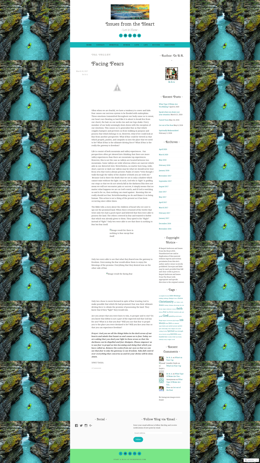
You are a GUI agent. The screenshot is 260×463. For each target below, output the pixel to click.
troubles (170, 337)
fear (164, 312)
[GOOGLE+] (130, 454)
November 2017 (165, 176)
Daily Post (170, 45)
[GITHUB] (135, 454)
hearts (180, 316)
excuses (174, 309)
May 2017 (162, 197)
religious (173, 328)
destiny (166, 305)
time (166, 337)
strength (180, 331)
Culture (178, 302)
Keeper (177, 320)
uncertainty (179, 337)
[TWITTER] (121, 454)
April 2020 (163, 149)
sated (179, 328)
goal (183, 312)
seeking (161, 331)
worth (173, 339)
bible (171, 296)
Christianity (166, 301)
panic (167, 326)
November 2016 (165, 229)
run (177, 328)
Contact (100, 45)
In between (170, 320)
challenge (166, 298)
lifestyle (162, 323)
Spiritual (114, 45)
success (156, 45)
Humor (126, 45)
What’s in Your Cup (173, 366)
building (161, 298)
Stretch (164, 334)
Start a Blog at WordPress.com (130, 459)
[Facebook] (125, 36)
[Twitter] (121, 36)
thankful (161, 337)
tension (179, 334)
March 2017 (163, 207)
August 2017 (163, 186)
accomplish (162, 296)
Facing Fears (108, 63)
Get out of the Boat (166, 125)
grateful (171, 316)
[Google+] (130, 36)
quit (160, 328)
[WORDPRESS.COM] (139, 454)
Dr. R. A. (85, 74)
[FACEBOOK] (125, 454)
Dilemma (171, 305)
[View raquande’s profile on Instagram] (86, 425)
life (146, 45)
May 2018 (162, 160)
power (180, 326)
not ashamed (175, 323)
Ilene (168, 387)
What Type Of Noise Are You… (174, 382)
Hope (160, 320)
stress (160, 334)
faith (180, 308)
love (136, 45)
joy (174, 320)
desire (161, 305)
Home (89, 45)
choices (180, 298)
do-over (182, 305)
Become (167, 296)
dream (160, 309)
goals (160, 316)
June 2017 (163, 192)
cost (175, 302)
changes (171, 298)
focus (171, 312)
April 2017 (163, 202)
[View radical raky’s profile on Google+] (91, 425)
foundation (176, 312)
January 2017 (164, 218)
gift (180, 312)
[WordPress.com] (139, 36)
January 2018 (164, 170)
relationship (164, 328)
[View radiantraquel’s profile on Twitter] (82, 425)
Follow (138, 439)
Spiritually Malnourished (168, 130)
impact (164, 320)
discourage (176, 305)
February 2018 (164, 165)
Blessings (177, 296)
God (165, 316)
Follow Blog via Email (159, 419)
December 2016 (165, 223)
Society (165, 331)
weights (169, 339)
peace (171, 326)
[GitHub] (135, 36)
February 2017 (164, 213)
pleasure (175, 326)
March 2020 (163, 154)
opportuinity (162, 326)
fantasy (161, 312)
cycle (182, 302)
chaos (175, 298)
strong (168, 334)
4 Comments (96, 368)
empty (164, 309)
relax (169, 328)
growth (176, 316)
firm (168, 312)
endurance (169, 309)
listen (167, 323)
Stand (176, 331)
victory (161, 339)
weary (165, 339)
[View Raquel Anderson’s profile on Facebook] (77, 425)
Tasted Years (164, 120)
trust (174, 337)
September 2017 (165, 181)
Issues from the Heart (130, 24)
